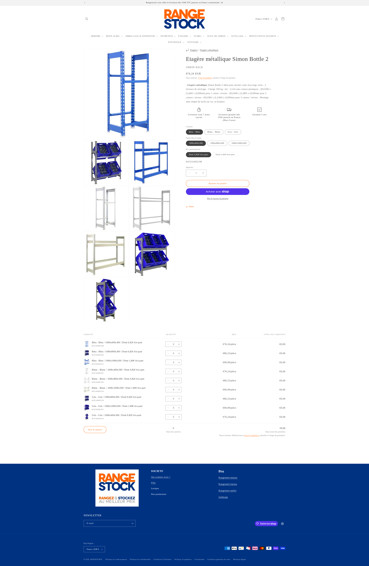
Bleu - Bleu (194, 132)
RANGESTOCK (96, 559)
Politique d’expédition (183, 559)
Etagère (194, 50)
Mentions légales (239, 559)
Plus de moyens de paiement (217, 199)
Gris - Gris (233, 132)
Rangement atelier (227, 490)
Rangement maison (228, 477)
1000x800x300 (217, 143)
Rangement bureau (228, 484)
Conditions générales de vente (218, 559)
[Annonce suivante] (284, 2)
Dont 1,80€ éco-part (227, 155)
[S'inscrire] (132, 523)
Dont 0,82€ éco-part (198, 155)
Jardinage (223, 497)
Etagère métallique (209, 50)
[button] (87, 19)
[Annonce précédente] (84, 2)
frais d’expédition (251, 435)
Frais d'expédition (205, 78)
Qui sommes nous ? (160, 477)
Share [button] (191, 206)
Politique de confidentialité (140, 559)
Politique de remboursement (116, 559)
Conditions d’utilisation (163, 559)
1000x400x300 (196, 143)
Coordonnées (200, 559)
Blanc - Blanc (213, 132)
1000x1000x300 (238, 143)
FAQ (153, 483)
